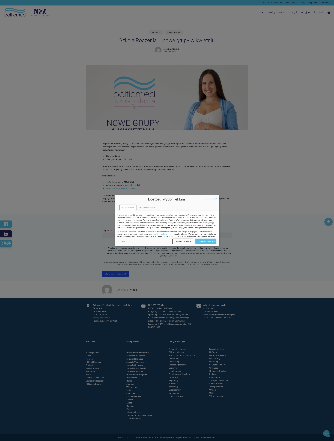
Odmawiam (123, 241)
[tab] (127, 208)
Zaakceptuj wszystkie (205, 241)
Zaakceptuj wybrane (183, 241)
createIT (214, 199)
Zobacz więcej (167, 234)
